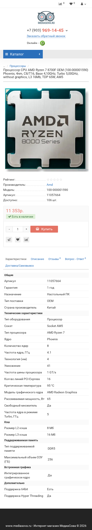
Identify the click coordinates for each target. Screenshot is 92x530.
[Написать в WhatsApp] (42, 43)
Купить (47, 229)
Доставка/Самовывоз (19, 265)
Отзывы (54, 259)
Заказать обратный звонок (46, 36)
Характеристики (16, 259)
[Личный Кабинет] (83, 4)
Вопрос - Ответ (75, 259)
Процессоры (18, 66)
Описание (37, 259)
